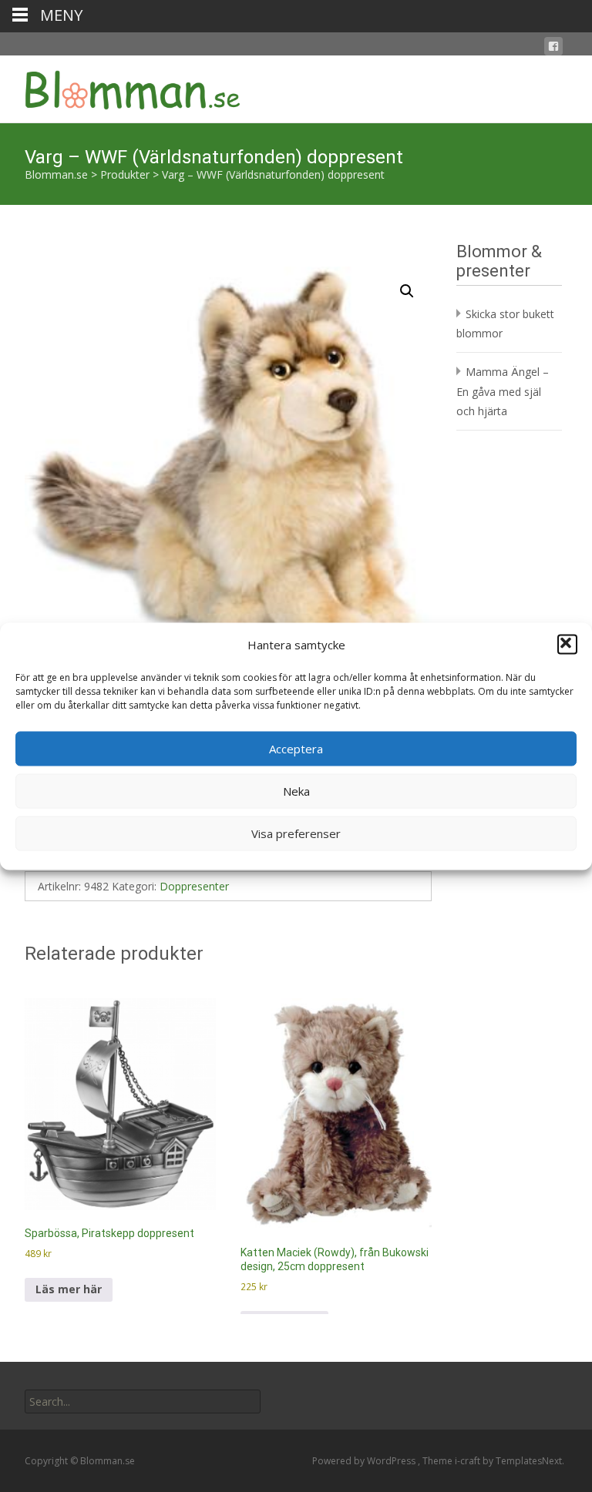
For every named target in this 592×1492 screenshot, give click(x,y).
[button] (567, 644)
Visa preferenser (296, 833)
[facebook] (553, 49)
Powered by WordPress (365, 1460)
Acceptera (296, 748)
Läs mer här (68, 1289)
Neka (296, 791)
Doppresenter (194, 886)
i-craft (469, 1460)
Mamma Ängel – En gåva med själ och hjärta (502, 390)
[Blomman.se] (120, 86)
